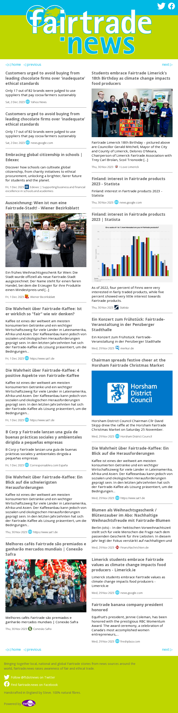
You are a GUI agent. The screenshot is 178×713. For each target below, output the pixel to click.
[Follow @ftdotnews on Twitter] (162, 8)
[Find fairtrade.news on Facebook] (172, 8)
